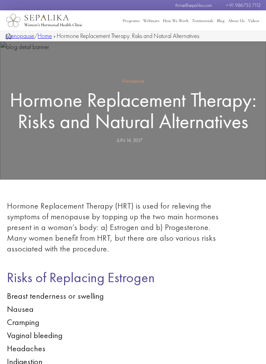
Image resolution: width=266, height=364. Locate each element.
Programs (131, 20)
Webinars (151, 20)
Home (45, 36)
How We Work (175, 20)
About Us (236, 20)
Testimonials (202, 20)
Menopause (19, 36)
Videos (253, 20)
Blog (220, 20)
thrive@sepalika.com (193, 5)
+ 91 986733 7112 (243, 5)
